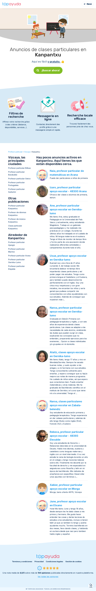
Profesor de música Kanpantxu (16, 220)
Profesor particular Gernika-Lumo (16, 260)
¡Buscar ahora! (51, 70)
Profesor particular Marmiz (16, 250)
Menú (89, 4)
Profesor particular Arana (19, 255)
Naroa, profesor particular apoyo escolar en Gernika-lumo (66, 311)
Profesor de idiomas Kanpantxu (17, 213)
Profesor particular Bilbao (19, 168)
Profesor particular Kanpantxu (16, 207)
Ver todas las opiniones (48, 576)
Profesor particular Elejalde (16, 267)
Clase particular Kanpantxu (15, 227)
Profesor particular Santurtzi (16, 190)
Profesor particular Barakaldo (16, 173)
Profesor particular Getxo (19, 178)
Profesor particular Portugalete (16, 183)
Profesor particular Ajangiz (16, 243)
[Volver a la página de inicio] (11, 4)
